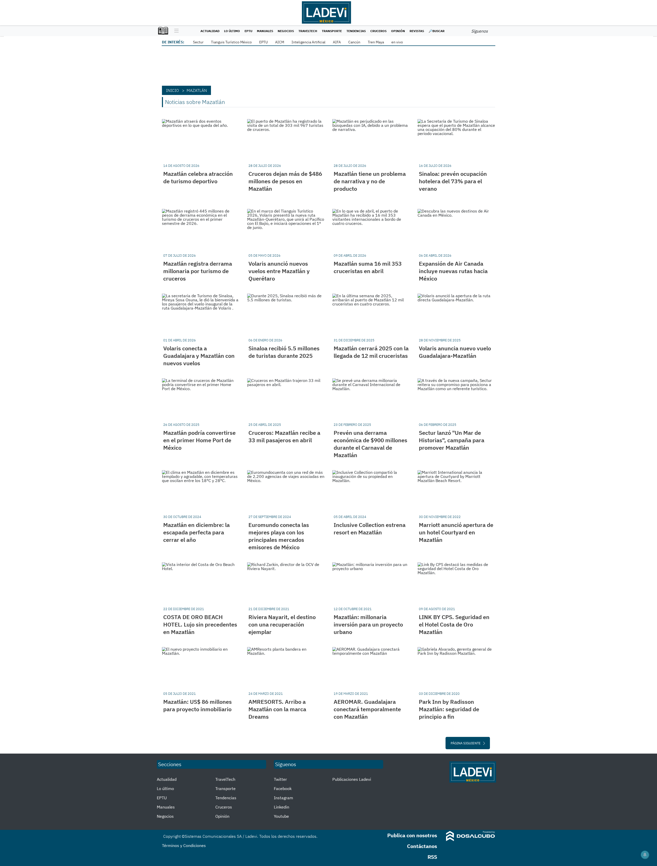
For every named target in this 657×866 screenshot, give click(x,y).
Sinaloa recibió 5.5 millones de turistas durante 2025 (284, 351)
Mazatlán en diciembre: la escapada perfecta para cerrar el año (196, 532)
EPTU (248, 31)
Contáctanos (422, 846)
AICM (279, 42)
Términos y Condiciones (184, 845)
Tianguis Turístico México (231, 42)
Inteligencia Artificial (308, 42)
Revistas (417, 31)
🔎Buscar (437, 31)
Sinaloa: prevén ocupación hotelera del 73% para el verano (453, 181)
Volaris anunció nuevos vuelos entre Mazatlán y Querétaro (279, 271)
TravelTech (307, 31)
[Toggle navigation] (175, 31)
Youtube (281, 816)
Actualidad (209, 31)
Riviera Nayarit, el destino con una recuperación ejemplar (282, 624)
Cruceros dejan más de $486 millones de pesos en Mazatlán (285, 181)
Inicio (172, 90)
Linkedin (281, 807)
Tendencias (356, 31)
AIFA (337, 42)
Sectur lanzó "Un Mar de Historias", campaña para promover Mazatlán (451, 440)
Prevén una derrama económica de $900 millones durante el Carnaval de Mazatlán (370, 444)
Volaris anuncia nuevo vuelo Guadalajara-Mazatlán (455, 351)
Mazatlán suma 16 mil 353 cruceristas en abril (368, 267)
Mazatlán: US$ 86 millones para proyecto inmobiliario (197, 705)
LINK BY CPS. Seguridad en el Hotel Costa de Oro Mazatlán (454, 624)
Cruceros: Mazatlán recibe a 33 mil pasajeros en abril (284, 436)
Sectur (198, 42)
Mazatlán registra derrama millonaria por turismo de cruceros (197, 271)
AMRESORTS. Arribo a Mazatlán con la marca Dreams (277, 709)
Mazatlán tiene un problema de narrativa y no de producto (370, 181)
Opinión (398, 31)
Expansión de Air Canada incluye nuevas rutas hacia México (453, 271)
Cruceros (378, 31)
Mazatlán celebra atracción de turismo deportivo (198, 177)
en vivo (397, 42)
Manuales (265, 31)
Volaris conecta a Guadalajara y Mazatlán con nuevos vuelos (199, 355)
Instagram (283, 797)
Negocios (286, 31)
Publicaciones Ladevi (351, 779)
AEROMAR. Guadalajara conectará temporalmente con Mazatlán (367, 709)
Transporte (332, 31)
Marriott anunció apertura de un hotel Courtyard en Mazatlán (456, 532)
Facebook (283, 788)
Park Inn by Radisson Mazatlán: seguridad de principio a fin (449, 709)
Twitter (280, 779)
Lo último (232, 31)
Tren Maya (376, 42)
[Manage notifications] (645, 855)
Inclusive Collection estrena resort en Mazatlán (369, 528)
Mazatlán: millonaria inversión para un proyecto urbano (368, 624)
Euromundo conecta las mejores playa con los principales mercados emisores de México (278, 536)
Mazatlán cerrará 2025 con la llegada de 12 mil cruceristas (371, 351)
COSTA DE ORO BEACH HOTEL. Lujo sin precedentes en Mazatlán (200, 624)
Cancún (354, 42)
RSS (432, 856)
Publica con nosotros (412, 835)
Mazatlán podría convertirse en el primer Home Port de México (199, 440)
